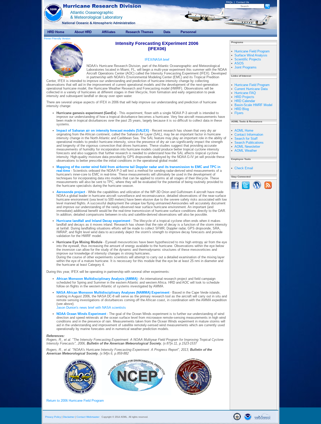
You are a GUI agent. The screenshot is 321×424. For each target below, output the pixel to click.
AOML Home (243, 130)
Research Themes (139, 32)
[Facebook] (235, 189)
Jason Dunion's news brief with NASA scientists (91, 307)
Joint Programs (245, 67)
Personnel (188, 32)
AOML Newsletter (247, 146)
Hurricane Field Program (252, 51)
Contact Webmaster (87, 416)
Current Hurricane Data (251, 89)
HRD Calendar (244, 101)
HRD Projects (244, 97)
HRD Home (55, 32)
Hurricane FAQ (245, 93)
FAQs (229, 2)
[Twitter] (246, 189)
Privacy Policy (53, 416)
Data (167, 32)
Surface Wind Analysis (250, 55)
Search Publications (249, 142)
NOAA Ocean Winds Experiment (81, 314)
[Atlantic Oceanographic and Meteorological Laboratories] (93, 15)
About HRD (83, 32)
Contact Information (248, 134)
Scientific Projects (247, 59)
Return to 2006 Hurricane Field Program (75, 400)
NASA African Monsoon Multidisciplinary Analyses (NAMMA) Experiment (112, 292)
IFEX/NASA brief (157, 59)
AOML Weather (245, 150)
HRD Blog (241, 109)
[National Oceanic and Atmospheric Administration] (54, 12)
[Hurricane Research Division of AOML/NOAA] (103, 5)
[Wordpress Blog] (257, 189)
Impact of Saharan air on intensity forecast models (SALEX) (102, 130)
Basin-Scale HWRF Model (253, 105)
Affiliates (108, 32)
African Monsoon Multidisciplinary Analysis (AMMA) (96, 279)
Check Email (243, 168)
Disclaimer (68, 416)
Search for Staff (246, 138)
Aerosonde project (70, 192)
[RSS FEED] (268, 189)
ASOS (239, 63)
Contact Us (242, 2)
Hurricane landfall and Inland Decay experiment (93, 221)
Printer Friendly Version (57, 38)
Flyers (239, 113)
